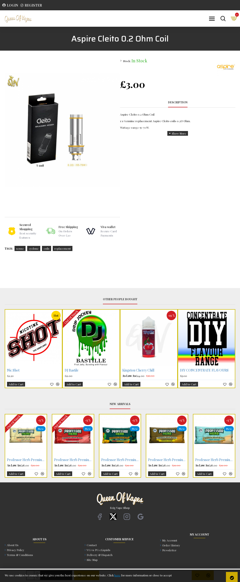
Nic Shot (13, 370)
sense (20, 248)
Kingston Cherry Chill (138, 370)
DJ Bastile (72, 370)
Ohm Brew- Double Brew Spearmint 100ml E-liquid (168, 460)
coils (46, 248)
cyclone (34, 248)
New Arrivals (120, 404)
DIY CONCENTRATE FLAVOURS (204, 370)
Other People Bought (120, 299)
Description (178, 102)
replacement (62, 248)
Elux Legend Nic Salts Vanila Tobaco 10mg (74, 460)
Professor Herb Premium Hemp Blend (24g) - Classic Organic (27, 460)
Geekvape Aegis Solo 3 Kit (119, 460)
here (117, 575)
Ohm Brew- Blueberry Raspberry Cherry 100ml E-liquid (215, 460)
